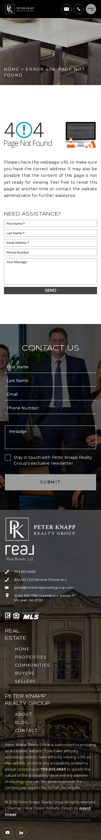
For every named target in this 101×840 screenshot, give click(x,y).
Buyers (25, 673)
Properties (31, 657)
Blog (22, 722)
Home (22, 649)
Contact (26, 730)
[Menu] (91, 9)
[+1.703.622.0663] (79, 9)
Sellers (25, 681)
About (23, 714)
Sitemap (14, 808)
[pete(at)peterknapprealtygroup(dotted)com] (66, 9)
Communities (32, 665)
